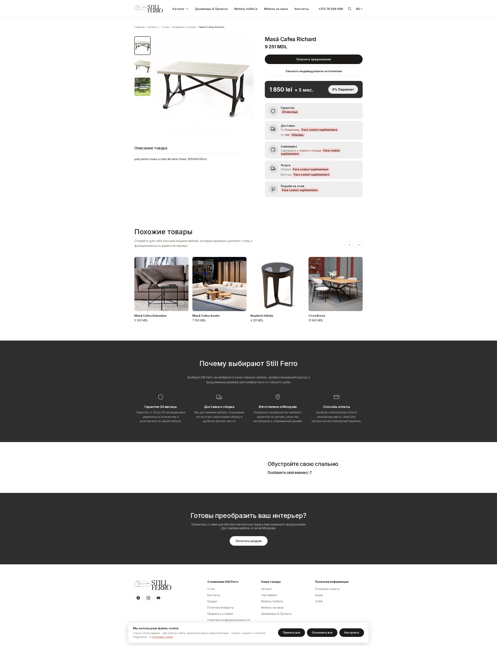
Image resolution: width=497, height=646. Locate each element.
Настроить (351, 632)
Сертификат (269, 595)
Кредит (212, 601)
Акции (319, 595)
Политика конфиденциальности (228, 620)
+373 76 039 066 (330, 8)
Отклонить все (322, 632)
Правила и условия (220, 613)
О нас (211, 589)
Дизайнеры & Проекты (211, 8)
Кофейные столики (184, 27)
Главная (139, 27)
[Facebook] (138, 598)
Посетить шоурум (249, 541)
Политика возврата (220, 607)
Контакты (302, 8)
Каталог (178, 8)
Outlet (319, 601)
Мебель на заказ (276, 8)
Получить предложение (313, 59)
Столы (165, 27)
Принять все (291, 632)
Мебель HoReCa (245, 8)
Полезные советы (327, 589)
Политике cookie (162, 636)
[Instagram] (148, 598)
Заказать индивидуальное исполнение (314, 71)
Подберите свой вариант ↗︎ (290, 472)
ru (358, 8)
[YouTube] (158, 598)
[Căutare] (350, 9)
